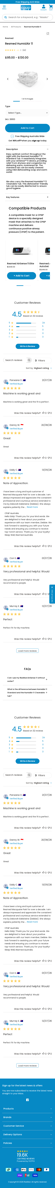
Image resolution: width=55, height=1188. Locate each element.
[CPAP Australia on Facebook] (27, 1100)
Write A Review (27, 346)
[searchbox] (15, 360)
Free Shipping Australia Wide (29, 136)
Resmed (9, 38)
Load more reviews (27, 651)
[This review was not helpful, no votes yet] (49, 413)
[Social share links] (48, 34)
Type (7, 106)
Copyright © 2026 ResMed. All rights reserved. (27, 1182)
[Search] (6, 17)
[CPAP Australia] (26, 7)
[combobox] (39, 368)
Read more (32, 507)
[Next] (47, 79)
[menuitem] (43, 8)
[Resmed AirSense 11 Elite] (21, 250)
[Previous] (8, 79)
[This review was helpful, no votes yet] (43, 413)
